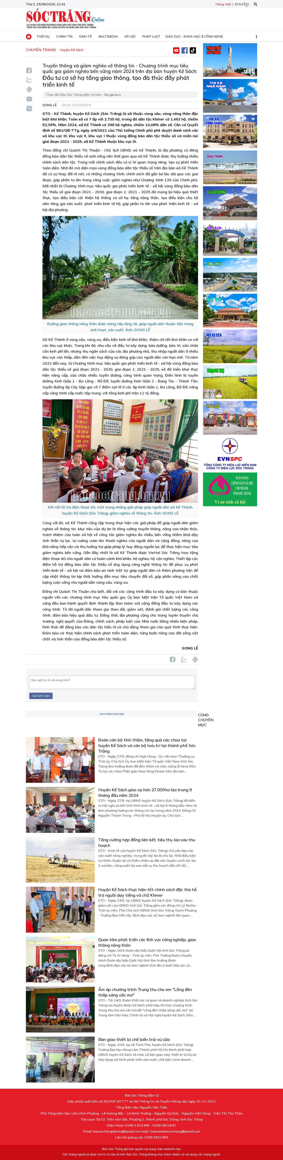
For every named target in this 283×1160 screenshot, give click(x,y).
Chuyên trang (41, 49)
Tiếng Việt (223, 4)
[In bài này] (29, 89)
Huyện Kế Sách (71, 50)
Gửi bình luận (41, 696)
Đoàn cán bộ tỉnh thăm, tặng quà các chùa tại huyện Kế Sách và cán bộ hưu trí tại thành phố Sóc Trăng (147, 745)
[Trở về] (29, 108)
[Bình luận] (29, 98)
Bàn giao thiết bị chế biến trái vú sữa (134, 1039)
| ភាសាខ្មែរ (240, 4)
